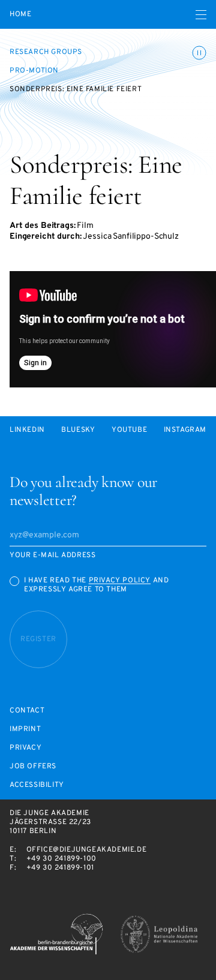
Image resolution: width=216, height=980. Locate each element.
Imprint (25, 729)
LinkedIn (27, 430)
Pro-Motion (34, 71)
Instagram (185, 430)
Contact (27, 711)
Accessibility (37, 785)
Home (20, 14)
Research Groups (46, 52)
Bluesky (78, 430)
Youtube (129, 430)
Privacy (25, 748)
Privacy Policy (120, 580)
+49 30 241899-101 (60, 868)
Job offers (33, 766)
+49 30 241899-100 (61, 859)
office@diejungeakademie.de (86, 850)
